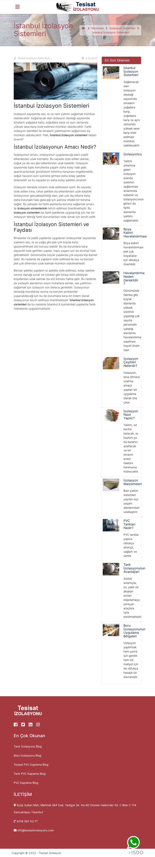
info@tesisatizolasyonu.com (35, 830)
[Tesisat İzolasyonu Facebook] (17, 725)
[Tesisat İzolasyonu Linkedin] (32, 725)
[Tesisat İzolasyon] (77, 8)
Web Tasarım (136, 853)
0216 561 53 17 (27, 821)
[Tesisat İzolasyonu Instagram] (39, 725)
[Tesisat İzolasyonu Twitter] (25, 725)
